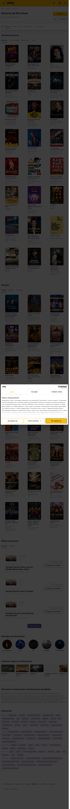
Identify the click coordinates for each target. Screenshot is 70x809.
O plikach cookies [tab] (56, 391)
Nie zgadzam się (12, 421)
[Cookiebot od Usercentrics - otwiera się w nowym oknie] (59, 387)
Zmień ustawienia (33, 421)
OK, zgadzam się (56, 421)
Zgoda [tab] (12, 391)
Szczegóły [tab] (34, 391)
